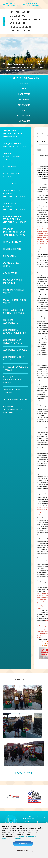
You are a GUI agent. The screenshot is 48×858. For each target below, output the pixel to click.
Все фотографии (24, 773)
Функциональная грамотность (12, 391)
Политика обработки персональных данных (19, 837)
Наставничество (11, 166)
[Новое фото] (22, 697)
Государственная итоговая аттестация (14, 145)
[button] (43, 796)
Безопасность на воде (15, 350)
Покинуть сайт (23, 850)
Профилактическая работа (13, 291)
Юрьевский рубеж (12, 249)
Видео (24, 110)
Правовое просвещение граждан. (15, 368)
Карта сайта (24, 121)
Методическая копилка (15, 400)
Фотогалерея (24, 105)
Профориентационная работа (14, 301)
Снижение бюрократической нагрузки (13, 410)
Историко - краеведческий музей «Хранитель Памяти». (14, 232)
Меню (2, 74)
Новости (24, 89)
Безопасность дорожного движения (14, 331)
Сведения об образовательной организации (12, 133)
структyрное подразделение (32, 4)
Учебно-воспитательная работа (12, 156)
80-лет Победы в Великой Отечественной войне (14, 193)
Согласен (23, 844)
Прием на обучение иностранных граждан (15, 311)
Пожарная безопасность (10, 321)
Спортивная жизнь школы (13, 264)
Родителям (24, 94)
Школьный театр (12, 242)
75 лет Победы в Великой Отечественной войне (14, 206)
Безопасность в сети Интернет (14, 358)
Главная (24, 83)
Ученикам (24, 100)
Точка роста (9, 183)
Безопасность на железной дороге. (12, 341)
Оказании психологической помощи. (12, 380)
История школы (24, 116)
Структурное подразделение (24, 78)
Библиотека (9, 256)
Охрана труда (10, 273)
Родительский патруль (11, 174)
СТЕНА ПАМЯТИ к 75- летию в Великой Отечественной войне (14, 219)
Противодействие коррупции (12, 281)
